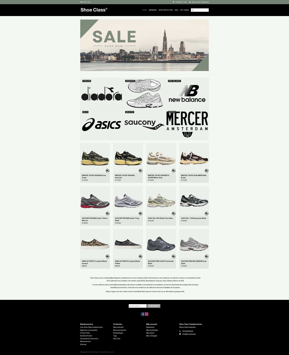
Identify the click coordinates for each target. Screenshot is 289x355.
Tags (115, 336)
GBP (85, 2)
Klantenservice (85, 341)
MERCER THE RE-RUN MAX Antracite (125, 177)
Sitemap (83, 344)
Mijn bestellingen (152, 330)
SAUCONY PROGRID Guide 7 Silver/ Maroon (95, 219)
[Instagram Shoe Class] (146, 314)
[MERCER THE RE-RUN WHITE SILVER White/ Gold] (161, 158)
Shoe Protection (166, 10)
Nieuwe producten (119, 330)
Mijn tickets (150, 333)
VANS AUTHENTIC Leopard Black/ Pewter (127, 262)
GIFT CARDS (184, 10)
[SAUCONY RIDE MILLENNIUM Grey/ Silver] (194, 244)
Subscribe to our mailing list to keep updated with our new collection (144, 302)
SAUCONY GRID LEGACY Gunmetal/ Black (161, 262)
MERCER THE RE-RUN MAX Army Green (94, 177)
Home (144, 10)
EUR (81, 2)
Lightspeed (110, 352)
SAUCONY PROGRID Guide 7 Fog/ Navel (127, 219)
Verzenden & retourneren (89, 339)
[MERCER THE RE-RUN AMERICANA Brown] (194, 158)
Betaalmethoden (86, 336)
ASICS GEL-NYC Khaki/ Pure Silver (160, 218)
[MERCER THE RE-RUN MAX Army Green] (95, 158)
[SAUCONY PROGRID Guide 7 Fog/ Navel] (128, 201)
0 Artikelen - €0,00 (181, 2)
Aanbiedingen (118, 333)
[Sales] (144, 45)
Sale (176, 10)
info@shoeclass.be (189, 334)
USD (89, 2)
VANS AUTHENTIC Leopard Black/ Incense (94, 262)
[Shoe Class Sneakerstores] (99, 10)
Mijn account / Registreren (200, 2)
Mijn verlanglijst (151, 336)
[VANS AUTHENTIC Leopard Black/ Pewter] (128, 244)
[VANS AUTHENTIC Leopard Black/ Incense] (95, 244)
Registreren (150, 327)
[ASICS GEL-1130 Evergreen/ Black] (194, 201)
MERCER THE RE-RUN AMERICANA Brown (193, 177)
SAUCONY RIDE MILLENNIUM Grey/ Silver (194, 262)
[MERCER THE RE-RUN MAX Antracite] (128, 158)
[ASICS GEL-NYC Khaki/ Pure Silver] (161, 201)
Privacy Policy (85, 333)
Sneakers (153, 10)
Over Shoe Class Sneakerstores (91, 327)
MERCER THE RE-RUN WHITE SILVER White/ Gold (158, 177)
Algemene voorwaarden (88, 330)
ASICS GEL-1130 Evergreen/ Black (193, 218)
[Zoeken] (193, 10)
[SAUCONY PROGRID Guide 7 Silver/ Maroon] (95, 201)
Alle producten (118, 327)
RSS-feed (116, 339)
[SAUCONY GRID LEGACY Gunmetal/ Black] (161, 244)
